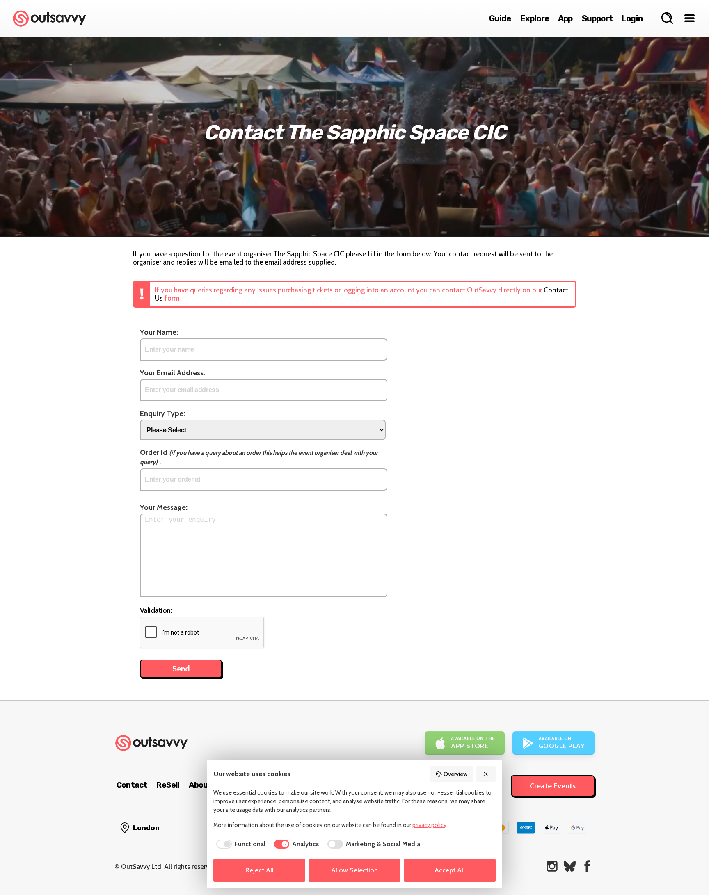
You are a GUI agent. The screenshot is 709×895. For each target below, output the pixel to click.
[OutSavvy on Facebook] (587, 866)
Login (632, 18)
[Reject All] (486, 774)
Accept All (450, 870)
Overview (455, 774)
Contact (132, 785)
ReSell (167, 785)
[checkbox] (239, 844)
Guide (500, 18)
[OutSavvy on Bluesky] (570, 866)
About (200, 785)
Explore (534, 18)
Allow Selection (354, 870)
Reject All (259, 870)
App (565, 18)
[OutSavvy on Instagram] (552, 866)
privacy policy (429, 825)
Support (597, 18)
